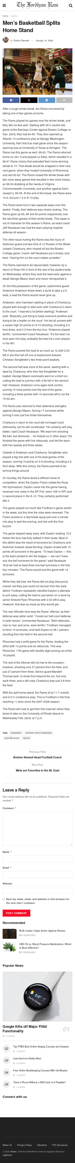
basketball (16, 732)
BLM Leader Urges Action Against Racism (42, 930)
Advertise (42, 1145)
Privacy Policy (24, 1145)
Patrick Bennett (21, 40)
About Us (7, 1145)
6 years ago (28, 935)
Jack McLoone (11, 737)
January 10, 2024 (44, 40)
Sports (14, 15)
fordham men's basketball (38, 732)
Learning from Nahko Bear (27, 1058)
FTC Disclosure (60, 1145)
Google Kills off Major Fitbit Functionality (25, 1028)
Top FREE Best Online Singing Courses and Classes (41, 1046)
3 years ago (28, 952)
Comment (9, 808)
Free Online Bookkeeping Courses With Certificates (40, 1070)
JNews (13, 1151)
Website (7, 883)
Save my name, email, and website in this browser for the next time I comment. (37, 901)
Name (7, 852)
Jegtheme (7, 1154)
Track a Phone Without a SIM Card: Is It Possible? (39, 1082)
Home (5, 15)
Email (7, 867)
